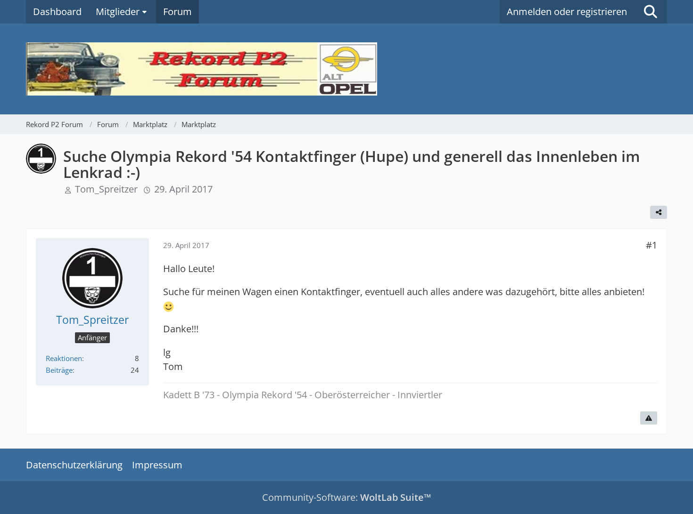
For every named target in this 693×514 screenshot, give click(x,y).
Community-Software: (346, 497)
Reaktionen (64, 358)
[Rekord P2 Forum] (346, 69)
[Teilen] (658, 212)
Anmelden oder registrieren (567, 11)
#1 (651, 245)
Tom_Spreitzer (106, 189)
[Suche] (650, 12)
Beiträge (59, 370)
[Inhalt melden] (648, 418)
